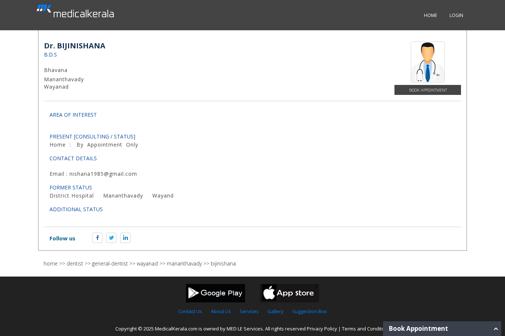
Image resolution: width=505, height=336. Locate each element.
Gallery (275, 311)
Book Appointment (428, 90)
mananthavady (184, 263)
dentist (75, 263)
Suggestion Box (309, 311)
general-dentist (110, 263)
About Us (221, 311)
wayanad (147, 263)
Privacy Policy (322, 328)
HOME (430, 15)
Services (249, 311)
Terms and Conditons (366, 328)
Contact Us (190, 311)
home (51, 263)
